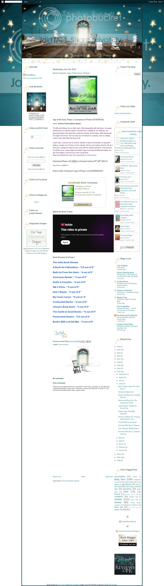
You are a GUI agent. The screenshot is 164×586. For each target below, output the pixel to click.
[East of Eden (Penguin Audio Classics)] (118, 231)
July (120, 380)
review (118, 499)
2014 (119, 368)
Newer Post (57, 476)
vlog (124, 510)
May (120, 438)
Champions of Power (83, 186)
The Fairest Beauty (127, 157)
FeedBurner (41, 169)
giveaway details (86, 195)
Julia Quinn (125, 179)
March (121, 444)
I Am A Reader (122, 265)
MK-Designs (42, 253)
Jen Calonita (125, 237)
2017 (119, 359)
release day (133, 496)
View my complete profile (32, 78)
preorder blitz (129, 494)
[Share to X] (85, 341)
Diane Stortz (120, 150)
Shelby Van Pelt (126, 220)
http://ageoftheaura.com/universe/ (84, 155)
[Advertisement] (35, 271)
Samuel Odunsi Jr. (83, 188)
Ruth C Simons (126, 170)
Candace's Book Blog (125, 324)
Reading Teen (122, 297)
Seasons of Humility (124, 290)
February (122, 447)
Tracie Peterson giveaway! (127, 422)
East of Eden (124, 226)
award (135, 476)
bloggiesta (137, 479)
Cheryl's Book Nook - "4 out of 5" (71, 307)
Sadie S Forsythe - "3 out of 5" (69, 282)
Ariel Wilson (30, 75)
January (122, 450)
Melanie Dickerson (127, 159)
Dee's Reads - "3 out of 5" (67, 292)
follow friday (130, 487)
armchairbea (119, 477)
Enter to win (83, 204)
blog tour (119, 479)
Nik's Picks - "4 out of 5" (66, 287)
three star (118, 507)
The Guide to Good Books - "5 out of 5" (74, 312)
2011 (119, 457)
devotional (126, 484)
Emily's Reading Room (125, 272)
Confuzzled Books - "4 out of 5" (70, 302)
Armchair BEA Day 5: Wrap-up (128, 425)
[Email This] (81, 341)
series (117, 502)
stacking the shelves (130, 505)
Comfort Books (122, 281)
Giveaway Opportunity (126, 392)
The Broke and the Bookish (127, 315)
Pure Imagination (123, 306)
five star (117, 486)
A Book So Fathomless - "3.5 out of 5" (73, 267)
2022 (119, 347)
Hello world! (121, 267)
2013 (119, 372)
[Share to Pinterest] (90, 341)
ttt (129, 507)
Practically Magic (126, 235)
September (123, 374)
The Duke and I (125, 177)
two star (135, 507)
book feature (63, 344)
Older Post (109, 476)
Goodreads (74, 182)
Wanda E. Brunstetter (128, 208)
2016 (119, 362)
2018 (119, 356)
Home (83, 476)
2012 (119, 454)
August (121, 377)
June (121, 384)
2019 (119, 353)
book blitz (120, 482)
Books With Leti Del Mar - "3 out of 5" (73, 321)
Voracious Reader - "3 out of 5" (70, 277)
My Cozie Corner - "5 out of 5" (69, 297)
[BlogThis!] (83, 341)
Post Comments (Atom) (71, 481)
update (116, 510)
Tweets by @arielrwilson (122, 113)
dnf (137, 484)
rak (137, 494)
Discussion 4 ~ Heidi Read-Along (128, 292)
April (120, 441)
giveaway (127, 489)
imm (126, 491)
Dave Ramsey (121, 195)
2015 (119, 365)
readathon (118, 497)
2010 (119, 460)
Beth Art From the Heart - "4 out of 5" (73, 272)
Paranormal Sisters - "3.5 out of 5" (71, 316)
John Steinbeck (126, 228)
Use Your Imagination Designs (68, 585)
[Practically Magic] (118, 240)
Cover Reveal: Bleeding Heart (128, 428)
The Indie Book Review (65, 262)
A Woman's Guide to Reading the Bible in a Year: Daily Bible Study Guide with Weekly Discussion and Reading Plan (125, 143)
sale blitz (134, 499)
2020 (119, 350)
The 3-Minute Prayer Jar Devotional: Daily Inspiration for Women (128, 204)
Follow (36, 202)
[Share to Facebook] (87, 341)
